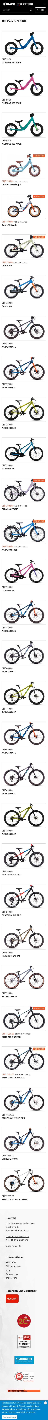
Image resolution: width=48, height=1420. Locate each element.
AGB (8, 1270)
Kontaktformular (14, 1246)
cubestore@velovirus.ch (17, 1236)
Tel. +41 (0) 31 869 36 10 (17, 1240)
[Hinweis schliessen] (45, 1402)
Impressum (11, 1277)
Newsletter (11, 1262)
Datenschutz (12, 1274)
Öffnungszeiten (13, 1266)
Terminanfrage (9, 1417)
